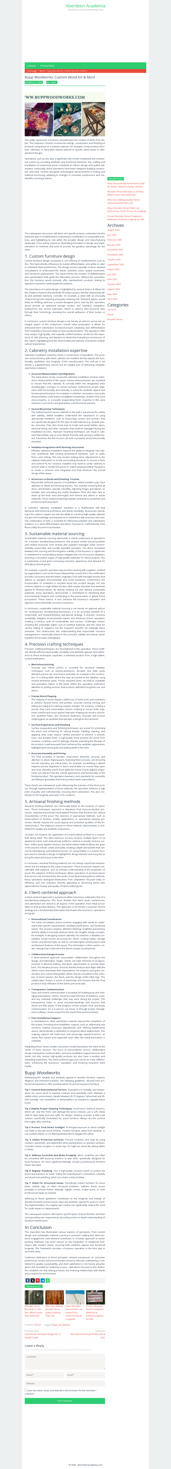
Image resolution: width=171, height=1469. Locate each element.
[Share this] (28, 1280)
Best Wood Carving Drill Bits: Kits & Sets (88, 1334)
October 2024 (114, 284)
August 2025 (113, 269)
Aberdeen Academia (85, 6)
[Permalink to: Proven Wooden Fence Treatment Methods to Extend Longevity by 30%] (95, 1297)
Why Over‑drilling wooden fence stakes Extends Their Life (54, 1310)
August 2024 (113, 289)
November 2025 (115, 254)
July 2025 (111, 274)
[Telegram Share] (43, 1280)
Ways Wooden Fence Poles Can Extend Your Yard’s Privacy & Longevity (74, 1312)
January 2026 (113, 244)
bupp (54, 1324)
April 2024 (112, 298)
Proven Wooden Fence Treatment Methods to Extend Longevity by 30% (94, 1312)
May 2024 (112, 294)
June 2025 (112, 279)
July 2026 (111, 234)
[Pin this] (38, 1280)
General (111, 309)
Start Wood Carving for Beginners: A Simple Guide (43, 1334)
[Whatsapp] (48, 1280)
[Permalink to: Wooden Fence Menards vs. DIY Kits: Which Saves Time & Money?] (34, 1297)
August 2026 (113, 229)
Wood (38, 1324)
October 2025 (114, 259)
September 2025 (115, 264)
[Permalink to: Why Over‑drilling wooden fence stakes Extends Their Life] (54, 1297)
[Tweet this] (33, 1280)
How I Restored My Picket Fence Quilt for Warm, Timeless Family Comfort (125, 185)
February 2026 (114, 239)
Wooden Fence (115, 319)
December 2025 (115, 249)
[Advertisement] (85, 36)
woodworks (64, 1324)
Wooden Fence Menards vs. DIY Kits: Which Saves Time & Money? (33, 1310)
